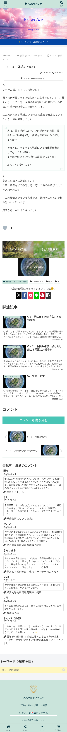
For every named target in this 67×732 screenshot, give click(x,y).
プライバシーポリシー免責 (33, 705)
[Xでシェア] (19, 295)
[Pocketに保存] (30, 295)
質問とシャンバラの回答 (16, 281)
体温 (50, 281)
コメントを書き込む (33, 420)
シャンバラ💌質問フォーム (33, 712)
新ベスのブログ (33, 3)
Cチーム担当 (38, 281)
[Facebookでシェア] (24, 295)
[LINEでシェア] (36, 295)
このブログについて (33, 698)
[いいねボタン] (4, 228)
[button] (48, 295)
